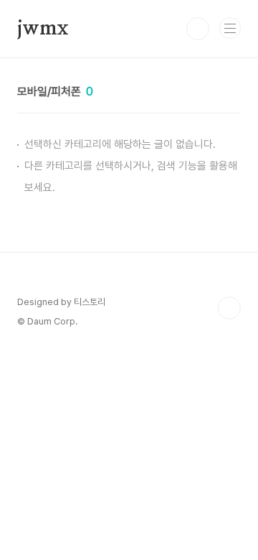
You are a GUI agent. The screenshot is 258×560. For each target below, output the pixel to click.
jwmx (43, 29)
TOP (229, 308)
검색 (198, 28)
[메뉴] (230, 28)
